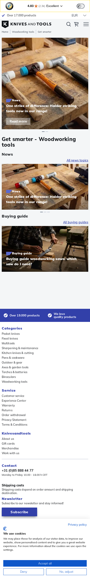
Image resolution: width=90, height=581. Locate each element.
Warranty (8, 405)
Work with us (10, 453)
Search (68, 25)
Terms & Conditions (14, 424)
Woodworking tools (23, 31)
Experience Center (14, 400)
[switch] (81, 6)
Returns (7, 410)
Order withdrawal (14, 415)
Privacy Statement (14, 419)
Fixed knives (10, 338)
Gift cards (8, 443)
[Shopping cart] (76, 25)
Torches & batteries (14, 372)
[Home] (26, 23)
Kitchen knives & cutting (18, 353)
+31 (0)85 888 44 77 (17, 470)
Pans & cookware (13, 357)
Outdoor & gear (12, 362)
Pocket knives (11, 333)
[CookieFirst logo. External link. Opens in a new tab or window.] (5, 529)
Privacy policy (77, 524)
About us (8, 438)
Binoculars (9, 377)
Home (5, 31)
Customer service (13, 396)
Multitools (8, 343)
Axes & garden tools (15, 367)
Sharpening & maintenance (20, 348)
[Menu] (86, 25)
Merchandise (10, 448)
